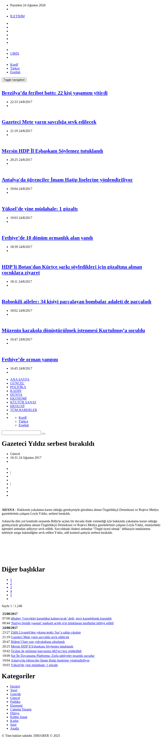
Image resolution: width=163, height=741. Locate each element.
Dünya (14, 713)
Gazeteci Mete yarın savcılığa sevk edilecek (49, 122)
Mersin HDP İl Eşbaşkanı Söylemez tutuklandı (52, 151)
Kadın (14, 721)
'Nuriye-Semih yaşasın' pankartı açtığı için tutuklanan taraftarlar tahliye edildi (62, 623)
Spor (13, 724)
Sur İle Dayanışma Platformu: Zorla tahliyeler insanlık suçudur (52, 656)
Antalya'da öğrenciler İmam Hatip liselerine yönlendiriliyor (67, 179)
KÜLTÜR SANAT (23, 402)
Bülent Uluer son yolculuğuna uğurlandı (38, 642)
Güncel (15, 698)
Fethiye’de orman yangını (30, 359)
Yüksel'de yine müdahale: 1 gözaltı (40, 208)
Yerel (13, 690)
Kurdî (14, 64)
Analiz (14, 728)
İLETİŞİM (17, 16)
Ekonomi (16, 705)
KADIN (15, 391)
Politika (15, 701)
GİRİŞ (14, 53)
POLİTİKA (18, 387)
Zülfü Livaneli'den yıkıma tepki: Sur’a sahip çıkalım (46, 632)
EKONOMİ (18, 398)
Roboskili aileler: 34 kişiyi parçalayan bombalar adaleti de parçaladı (76, 301)
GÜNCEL (17, 383)
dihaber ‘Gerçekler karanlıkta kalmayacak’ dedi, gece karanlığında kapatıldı (61, 618)
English (15, 72)
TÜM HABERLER (23, 410)
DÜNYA (16, 394)
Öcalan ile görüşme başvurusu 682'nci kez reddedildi (46, 651)
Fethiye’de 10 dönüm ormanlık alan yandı (47, 238)
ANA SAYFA (20, 379)
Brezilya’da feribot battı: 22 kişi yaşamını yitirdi (55, 93)
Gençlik (15, 694)
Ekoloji (15, 686)
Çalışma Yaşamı (20, 709)
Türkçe (15, 68)
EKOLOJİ (17, 406)
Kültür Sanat (18, 717)
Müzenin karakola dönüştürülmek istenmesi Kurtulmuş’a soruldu (73, 330)
